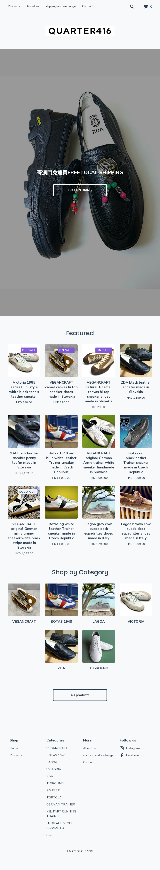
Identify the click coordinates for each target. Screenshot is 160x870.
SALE (50, 835)
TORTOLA (54, 797)
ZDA (49, 776)
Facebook (132, 755)
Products (14, 6)
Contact (87, 6)
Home (14, 748)
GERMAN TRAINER (60, 804)
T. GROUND (55, 783)
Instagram (133, 748)
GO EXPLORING (80, 190)
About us (33, 6)
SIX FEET (53, 790)
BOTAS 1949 (56, 755)
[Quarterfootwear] (80, 31)
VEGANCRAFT (57, 748)
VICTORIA (53, 769)
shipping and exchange (60, 6)
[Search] (132, 7)
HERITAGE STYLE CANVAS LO (59, 825)
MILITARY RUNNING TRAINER (61, 813)
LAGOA (51, 762)
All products (80, 695)
